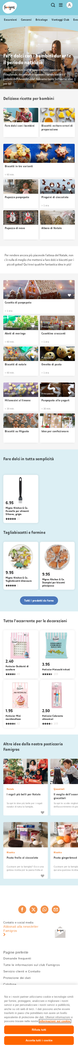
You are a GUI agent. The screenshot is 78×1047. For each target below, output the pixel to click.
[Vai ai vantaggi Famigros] (69, 159)
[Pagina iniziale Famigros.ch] (9, 8)
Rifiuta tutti (39, 1029)
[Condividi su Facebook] (22, 909)
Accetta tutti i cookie (39, 1040)
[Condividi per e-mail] (56, 909)
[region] (39, 1016)
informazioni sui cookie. (55, 1021)
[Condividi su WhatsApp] (44, 909)
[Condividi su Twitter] (33, 909)
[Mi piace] (42, 812)
